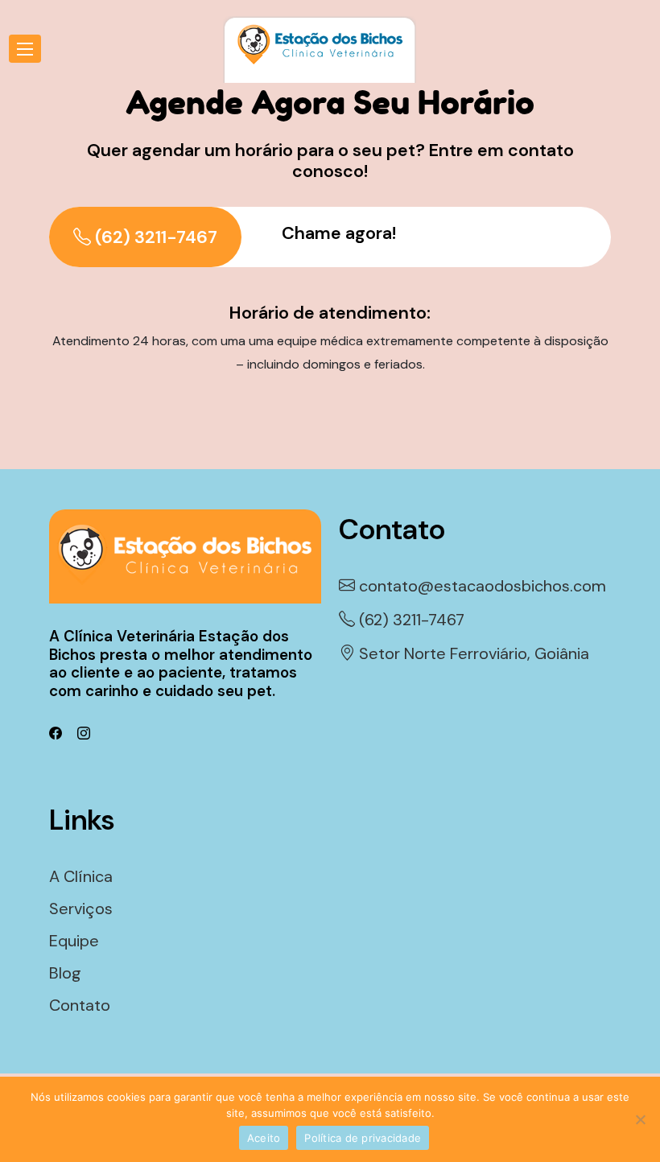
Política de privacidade (362, 1137)
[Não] (640, 1119)
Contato (79, 1005)
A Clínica (81, 876)
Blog (65, 972)
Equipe (74, 940)
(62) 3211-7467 (154, 237)
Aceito (264, 1137)
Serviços (81, 908)
